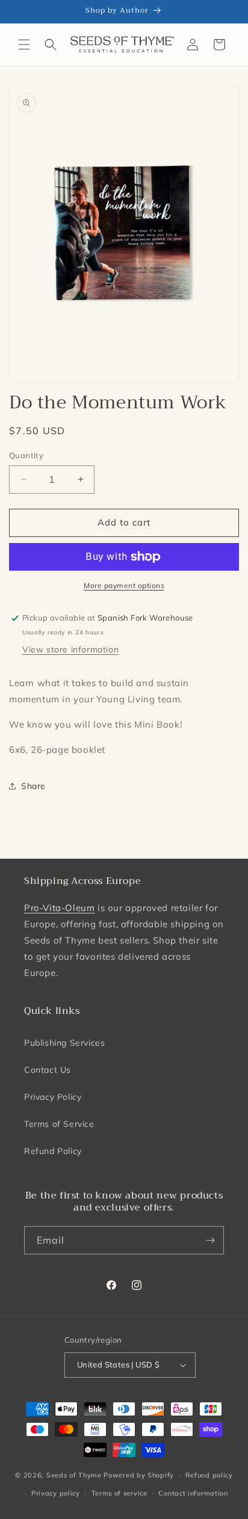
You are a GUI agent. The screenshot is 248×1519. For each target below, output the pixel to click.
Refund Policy (53, 1151)
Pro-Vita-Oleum (59, 907)
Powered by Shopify (139, 1475)
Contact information (193, 1493)
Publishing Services (64, 1042)
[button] (24, 44)
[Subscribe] (210, 1240)
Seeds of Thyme (74, 1475)
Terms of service (119, 1493)
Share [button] (33, 786)
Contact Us (47, 1069)
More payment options (124, 585)
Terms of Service (59, 1124)
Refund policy (209, 1475)
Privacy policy (55, 1493)
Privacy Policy (52, 1096)
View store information (70, 649)
